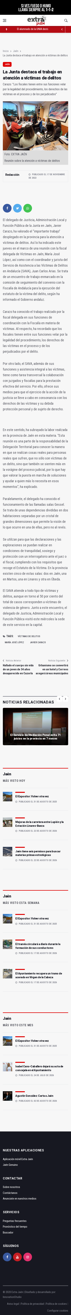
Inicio (6, 51)
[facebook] (7, 208)
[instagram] (27, 1257)
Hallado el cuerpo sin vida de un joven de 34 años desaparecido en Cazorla (18, 669)
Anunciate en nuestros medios (19, 1198)
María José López (14, 642)
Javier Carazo (38, 642)
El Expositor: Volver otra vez (32, 796)
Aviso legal (13, 1304)
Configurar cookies (57, 1310)
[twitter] (17, 208)
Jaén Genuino (10, 1165)
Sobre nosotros (11, 1187)
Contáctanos (10, 1193)
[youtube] (17, 1257)
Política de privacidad (32, 1304)
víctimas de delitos (29, 636)
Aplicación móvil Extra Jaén (18, 1159)
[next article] (62, 29)
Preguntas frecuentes (15, 1221)
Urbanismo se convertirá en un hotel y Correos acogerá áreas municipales (52, 669)
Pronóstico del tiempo (15, 1226)
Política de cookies (56, 1304)
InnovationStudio (12, 1297)
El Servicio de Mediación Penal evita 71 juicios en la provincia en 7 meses (35, 736)
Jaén (15, 51)
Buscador (8, 1232)
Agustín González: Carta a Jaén (34, 1095)
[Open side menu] (4, 20)
